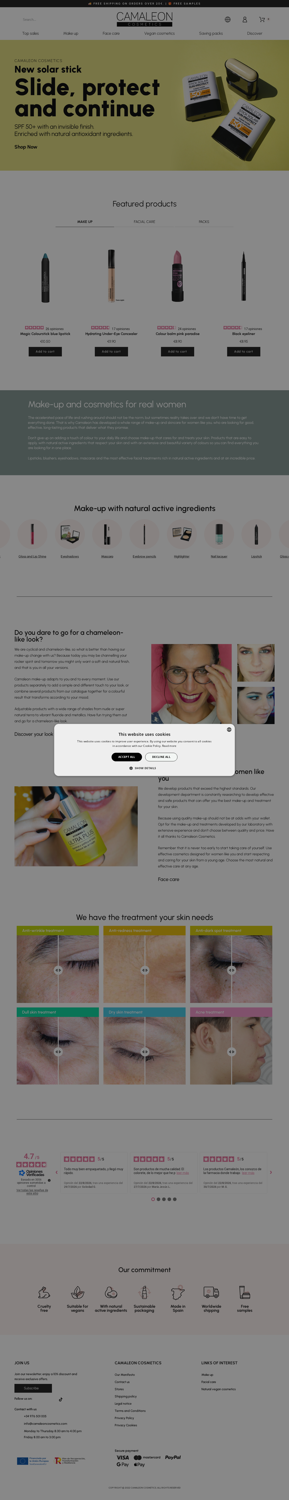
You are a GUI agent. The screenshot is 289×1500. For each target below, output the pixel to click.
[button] (144, 768)
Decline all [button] (161, 757)
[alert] (144, 750)
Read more (169, 746)
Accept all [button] (126, 757)
